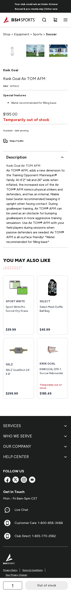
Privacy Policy (10, 570)
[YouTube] (32, 480)
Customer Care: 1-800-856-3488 (39, 523)
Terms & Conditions (32, 570)
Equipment (21, 34)
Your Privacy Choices (16, 575)
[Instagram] (24, 480)
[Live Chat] (7, 510)
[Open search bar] (44, 20)
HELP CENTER (16, 456)
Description (16, 157)
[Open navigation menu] (65, 20)
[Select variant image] (12, 50)
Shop (6, 34)
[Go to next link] (66, 6)
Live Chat (21, 510)
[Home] (19, 20)
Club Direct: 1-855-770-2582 (35, 536)
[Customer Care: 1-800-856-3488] (7, 523)
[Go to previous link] (5, 6)
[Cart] (55, 20)
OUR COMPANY (17, 446)
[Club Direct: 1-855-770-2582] (7, 536)
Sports (37, 34)
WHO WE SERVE (17, 436)
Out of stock (46, 585)
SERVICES (12, 426)
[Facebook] (7, 480)
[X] (15, 480)
